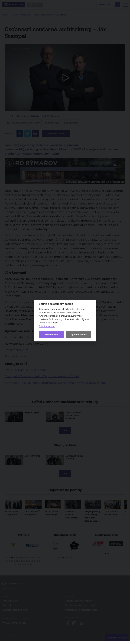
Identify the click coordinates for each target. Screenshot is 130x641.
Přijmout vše (51, 334)
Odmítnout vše (47, 326)
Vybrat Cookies (79, 334)
